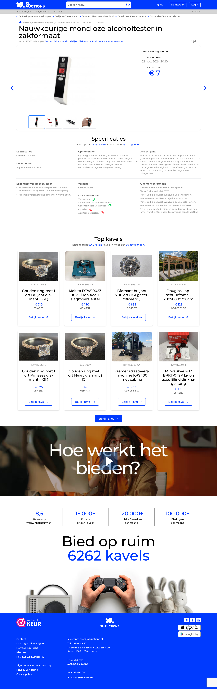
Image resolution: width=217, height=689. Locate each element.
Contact (196, 11)
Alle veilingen (24, 11)
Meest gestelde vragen (30, 643)
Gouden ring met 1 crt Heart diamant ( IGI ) (85, 375)
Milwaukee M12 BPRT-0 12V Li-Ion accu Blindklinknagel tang (178, 377)
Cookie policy (24, 674)
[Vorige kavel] (11, 88)
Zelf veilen (57, 11)
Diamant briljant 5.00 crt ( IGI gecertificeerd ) (132, 295)
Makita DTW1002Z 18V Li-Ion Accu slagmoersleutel (85, 295)
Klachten (21, 652)
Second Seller (52, 41)
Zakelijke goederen (31, 22)
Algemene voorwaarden (29, 167)
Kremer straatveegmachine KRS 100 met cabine (131, 375)
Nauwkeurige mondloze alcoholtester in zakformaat (81, 22)
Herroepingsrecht (27, 648)
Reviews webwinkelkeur (30, 656)
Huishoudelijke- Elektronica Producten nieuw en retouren (93, 41)
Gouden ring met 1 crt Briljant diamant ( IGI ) (38, 295)
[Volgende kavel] (205, 88)
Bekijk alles (106, 418)
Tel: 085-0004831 (77, 643)
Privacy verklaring (27, 669)
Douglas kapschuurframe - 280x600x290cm (178, 295)
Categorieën (40, 11)
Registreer (177, 4)
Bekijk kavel (36, 317)
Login (194, 4)
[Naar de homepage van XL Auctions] (30, 5)
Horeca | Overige (48, 22)
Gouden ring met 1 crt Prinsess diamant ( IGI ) (38, 375)
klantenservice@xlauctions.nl (85, 639)
